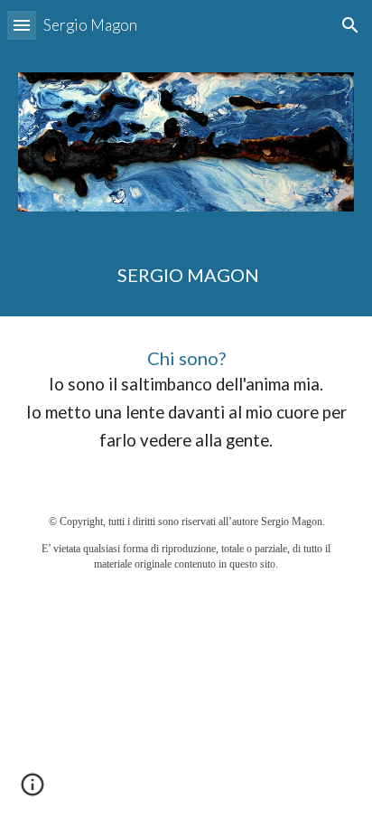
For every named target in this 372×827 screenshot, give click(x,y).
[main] (186, 275)
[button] (21, 25)
